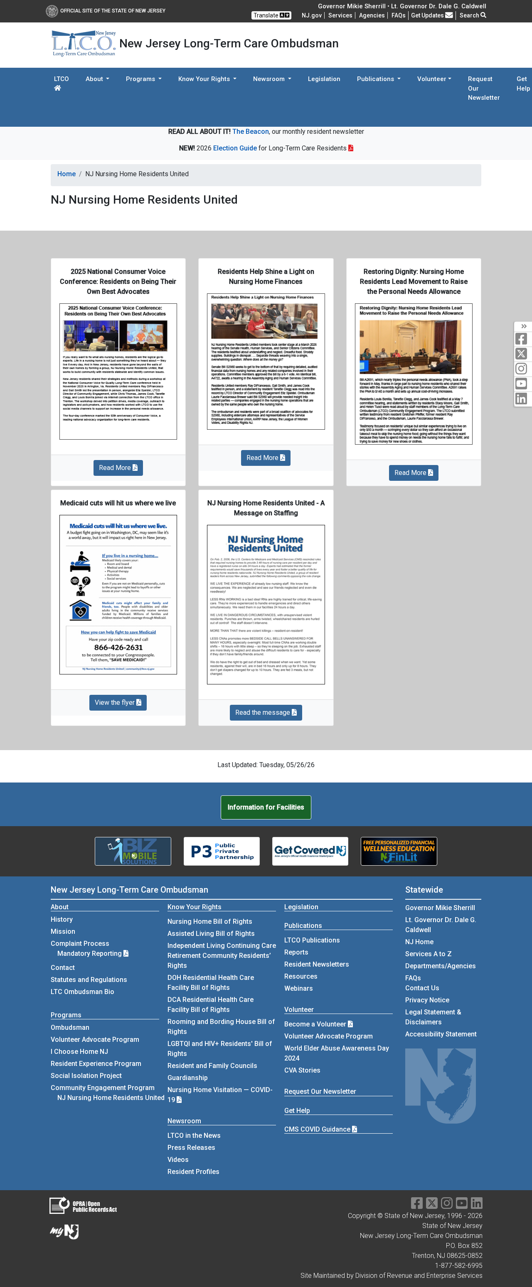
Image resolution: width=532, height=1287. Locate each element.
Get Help (297, 1111)
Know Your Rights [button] (205, 79)
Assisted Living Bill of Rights (211, 934)
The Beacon (250, 131)
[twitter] (523, 354)
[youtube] (523, 384)
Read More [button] (116, 468)
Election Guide (235, 148)
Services (340, 15)
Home (66, 174)
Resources (301, 976)
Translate (267, 15)
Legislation (324, 79)
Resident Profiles (193, 1172)
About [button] (95, 79)
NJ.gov (312, 15)
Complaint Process (80, 943)
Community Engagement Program (103, 1088)
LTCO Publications (312, 940)
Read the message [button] (263, 712)
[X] (432, 1206)
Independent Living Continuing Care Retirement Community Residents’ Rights (221, 956)
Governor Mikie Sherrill (440, 908)
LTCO (61, 79)
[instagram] (523, 369)
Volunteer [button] (431, 79)
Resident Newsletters (316, 964)
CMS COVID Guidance (318, 1129)
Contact (63, 968)
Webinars (298, 988)
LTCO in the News (194, 1135)
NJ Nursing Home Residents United (111, 1098)
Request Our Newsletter (484, 88)
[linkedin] (523, 399)
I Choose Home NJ (79, 1052)
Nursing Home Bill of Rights (209, 921)
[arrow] (523, 327)
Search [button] (470, 15)
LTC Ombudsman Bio (82, 992)
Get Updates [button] (428, 15)
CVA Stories (302, 1070)
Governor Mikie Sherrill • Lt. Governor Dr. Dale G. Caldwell (402, 6)
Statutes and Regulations (89, 980)
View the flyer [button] (115, 702)
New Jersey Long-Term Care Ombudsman (129, 890)
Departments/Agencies (440, 966)
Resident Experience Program (96, 1064)
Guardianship (187, 1078)
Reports (296, 952)
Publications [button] (376, 79)
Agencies (372, 15)
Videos (178, 1160)
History (62, 919)
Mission (63, 931)
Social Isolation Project (86, 1076)
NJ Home (419, 942)
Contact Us (422, 988)
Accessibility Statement (441, 1034)
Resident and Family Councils (212, 1066)
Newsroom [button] (269, 79)
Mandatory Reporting (90, 953)
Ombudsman (70, 1027)
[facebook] (523, 339)
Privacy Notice (427, 1000)
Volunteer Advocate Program (95, 1039)
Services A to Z (428, 954)
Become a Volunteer (316, 1024)
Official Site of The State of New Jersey (112, 11)
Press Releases (191, 1148)
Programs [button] (141, 79)
